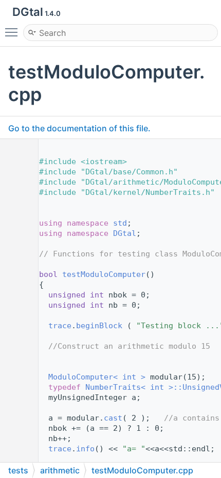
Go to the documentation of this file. (79, 128)
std (120, 223)
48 (15, 274)
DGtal (124, 233)
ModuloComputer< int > (96, 377)
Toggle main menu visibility (13, 32)
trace (59, 325)
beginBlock (99, 325)
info (85, 448)
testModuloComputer (103, 274)
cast (113, 418)
